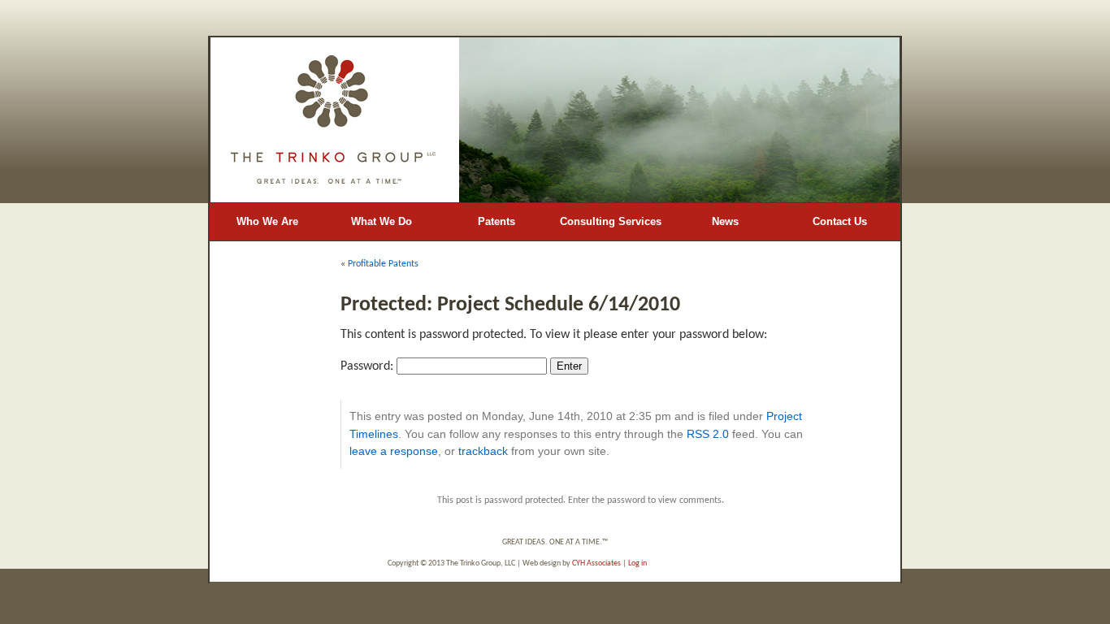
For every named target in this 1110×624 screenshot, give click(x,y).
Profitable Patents (383, 264)
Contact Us (840, 221)
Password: (368, 366)
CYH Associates (596, 563)
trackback (483, 450)
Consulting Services (610, 221)
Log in (637, 563)
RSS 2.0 (708, 433)
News (725, 221)
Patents (496, 221)
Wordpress (705, 563)
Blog (267, 259)
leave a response (393, 450)
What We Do (381, 221)
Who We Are (267, 221)
